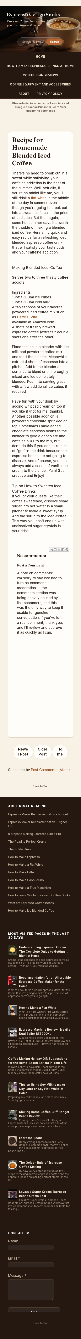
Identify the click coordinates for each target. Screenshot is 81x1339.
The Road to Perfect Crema (27, 841)
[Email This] (51, 550)
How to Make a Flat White (25, 864)
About (24, 93)
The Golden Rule (19, 849)
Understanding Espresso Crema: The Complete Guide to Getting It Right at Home (43, 951)
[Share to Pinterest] (67, 550)
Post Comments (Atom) (50, 770)
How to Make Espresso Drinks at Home (40, 66)
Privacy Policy (49, 93)
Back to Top (40, 786)
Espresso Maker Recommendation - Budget (38, 814)
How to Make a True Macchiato (29, 887)
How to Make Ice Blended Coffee (31, 910)
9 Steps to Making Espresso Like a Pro (34, 834)
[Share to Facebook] (63, 550)
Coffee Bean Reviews (40, 75)
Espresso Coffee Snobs (33, 14)
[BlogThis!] (55, 550)
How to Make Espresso (24, 857)
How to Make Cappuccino (26, 880)
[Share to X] (59, 550)
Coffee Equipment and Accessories (40, 84)
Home (40, 56)
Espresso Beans (31, 1138)
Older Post (42, 751)
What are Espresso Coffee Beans (31, 903)
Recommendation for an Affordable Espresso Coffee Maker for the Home (45, 982)
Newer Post (23, 751)
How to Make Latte (21, 872)
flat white (39, 198)
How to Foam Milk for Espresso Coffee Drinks (39, 895)
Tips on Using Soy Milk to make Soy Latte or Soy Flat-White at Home (42, 1089)
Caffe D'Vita (27, 317)
